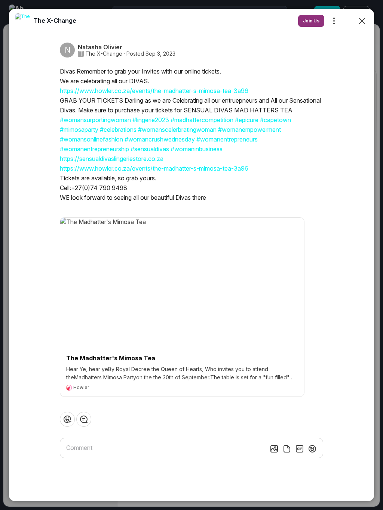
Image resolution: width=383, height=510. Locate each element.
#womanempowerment (249, 129)
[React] (67, 419)
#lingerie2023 (150, 120)
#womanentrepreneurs (227, 139)
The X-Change (103, 54)
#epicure (246, 120)
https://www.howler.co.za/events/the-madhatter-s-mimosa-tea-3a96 (154, 90)
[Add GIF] (300, 449)
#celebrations (118, 129)
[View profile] (22, 20)
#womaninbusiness (197, 149)
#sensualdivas (150, 149)
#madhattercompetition (202, 120)
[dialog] (191, 255)
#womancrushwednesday (160, 139)
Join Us (311, 21)
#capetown (275, 120)
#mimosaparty (79, 129)
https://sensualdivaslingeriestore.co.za (111, 158)
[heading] (55, 20)
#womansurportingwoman (95, 120)
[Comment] (83, 419)
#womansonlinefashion (91, 139)
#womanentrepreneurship (94, 149)
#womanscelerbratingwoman (177, 129)
